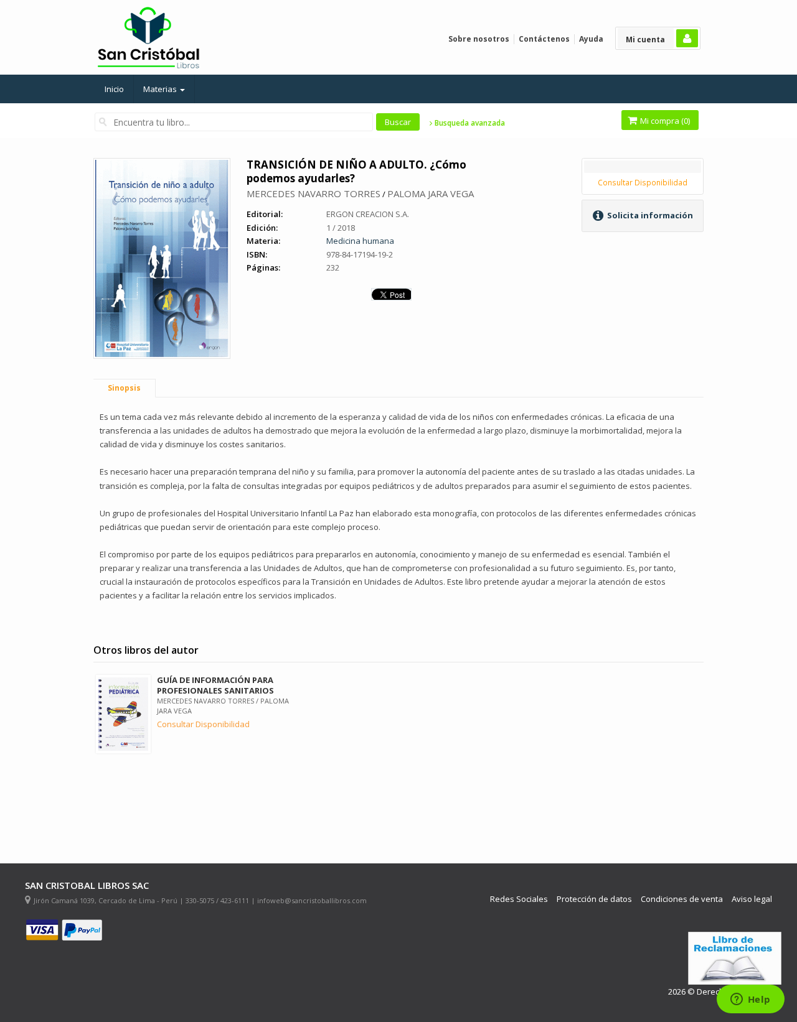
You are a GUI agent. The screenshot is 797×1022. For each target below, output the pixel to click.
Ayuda (591, 39)
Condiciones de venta (682, 899)
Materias (161, 89)
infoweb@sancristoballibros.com (312, 900)
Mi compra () (664, 120)
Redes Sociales (519, 899)
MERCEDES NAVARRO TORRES (313, 193)
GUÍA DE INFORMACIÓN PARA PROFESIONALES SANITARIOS (215, 685)
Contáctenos (544, 39)
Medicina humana (360, 240)
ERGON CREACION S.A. (367, 214)
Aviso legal (752, 899)
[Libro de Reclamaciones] (734, 958)
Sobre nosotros (478, 39)
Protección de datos (594, 899)
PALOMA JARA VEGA (430, 193)
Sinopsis (124, 388)
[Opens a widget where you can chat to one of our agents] (750, 1000)
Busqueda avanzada (469, 123)
